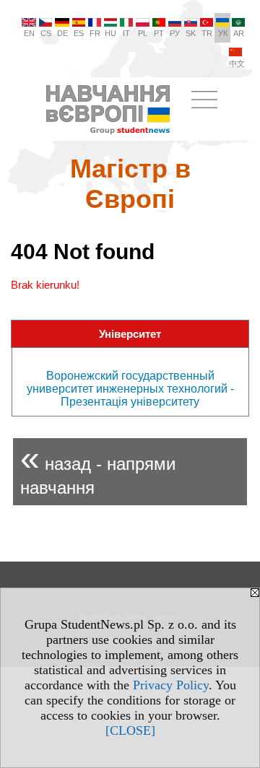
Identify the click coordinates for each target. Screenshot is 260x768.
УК (223, 33)
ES (79, 33)
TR (207, 33)
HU (110, 33)
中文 (237, 63)
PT (159, 33)
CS (45, 33)
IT (126, 33)
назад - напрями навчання (98, 468)
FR (95, 33)
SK (191, 33)
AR (238, 33)
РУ (175, 33)
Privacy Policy (171, 685)
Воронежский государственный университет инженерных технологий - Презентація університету (130, 389)
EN (29, 33)
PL (142, 33)
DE (62, 33)
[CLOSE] (130, 730)
